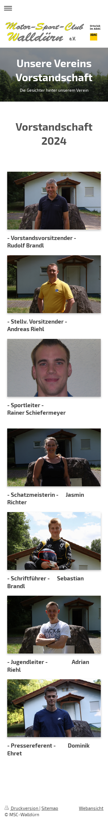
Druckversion (24, 808)
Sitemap (49, 808)
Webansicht (91, 808)
